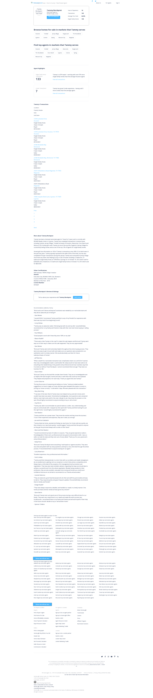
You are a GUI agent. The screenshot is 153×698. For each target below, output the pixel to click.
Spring (53, 37)
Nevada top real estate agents (41, 584)
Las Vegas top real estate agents (85, 523)
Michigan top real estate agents (85, 578)
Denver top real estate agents (85, 525)
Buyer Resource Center (40, 623)
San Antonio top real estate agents (43, 520)
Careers (79, 615)
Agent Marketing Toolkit (62, 626)
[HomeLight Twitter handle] (102, 656)
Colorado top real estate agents (64, 566)
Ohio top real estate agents (106, 587)
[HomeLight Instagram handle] (108, 656)
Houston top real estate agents (107, 517)
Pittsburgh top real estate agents (107, 549)
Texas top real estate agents (106, 592)
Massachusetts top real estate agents (65, 578)
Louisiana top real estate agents (85, 576)
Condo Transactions (41, 88)
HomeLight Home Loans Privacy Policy (44, 686)
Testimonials (80, 613)
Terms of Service (88, 673)
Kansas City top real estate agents (64, 541)
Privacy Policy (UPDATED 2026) (102, 673)
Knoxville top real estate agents (42, 552)
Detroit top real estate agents (85, 549)
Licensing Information (39, 688)
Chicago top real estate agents (85, 517)
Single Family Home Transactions (41, 75)
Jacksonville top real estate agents (64, 525)
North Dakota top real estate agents (86, 587)
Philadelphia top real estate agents (43, 525)
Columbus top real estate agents (85, 528)
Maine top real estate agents (106, 576)
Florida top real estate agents (63, 568)
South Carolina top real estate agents (43, 592)
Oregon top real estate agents (63, 589)
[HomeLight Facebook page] (105, 656)
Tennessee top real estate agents (86, 592)
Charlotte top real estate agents (64, 523)
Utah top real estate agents (41, 595)
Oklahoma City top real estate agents (65, 535)
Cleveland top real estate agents (64, 546)
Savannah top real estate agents (85, 552)
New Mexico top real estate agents (108, 584)
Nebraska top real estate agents (107, 581)
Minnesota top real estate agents (107, 578)
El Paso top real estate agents (85, 538)
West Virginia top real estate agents (43, 598)
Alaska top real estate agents (63, 563)
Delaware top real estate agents (107, 566)
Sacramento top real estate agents (43, 541)
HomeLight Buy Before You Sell (42, 633)
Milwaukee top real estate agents (42, 543)
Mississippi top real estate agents (42, 581)
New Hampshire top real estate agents (66, 584)
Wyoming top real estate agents (85, 598)
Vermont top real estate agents (64, 595)
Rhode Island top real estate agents (108, 589)
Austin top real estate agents (41, 523)
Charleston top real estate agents (107, 546)
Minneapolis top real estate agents (64, 549)
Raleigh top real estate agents (107, 535)
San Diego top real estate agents (64, 520)
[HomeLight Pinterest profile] (114, 656)
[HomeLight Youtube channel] (111, 656)
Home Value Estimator (39, 638)
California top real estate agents (42, 566)
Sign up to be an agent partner (63, 612)
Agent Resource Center (61, 621)
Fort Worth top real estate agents (86, 531)
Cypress (37, 37)
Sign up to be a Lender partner (63, 633)
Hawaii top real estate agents (106, 568)
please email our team (95, 664)
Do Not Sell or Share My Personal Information (76, 674)
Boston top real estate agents (85, 541)
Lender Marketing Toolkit (62, 641)
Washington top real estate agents (64, 538)
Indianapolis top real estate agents (64, 528)
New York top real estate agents (42, 517)
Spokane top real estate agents (42, 549)
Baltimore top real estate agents (107, 541)
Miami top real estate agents (41, 535)
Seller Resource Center (40, 644)
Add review (77, 297)
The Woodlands (77, 33)
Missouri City (61, 37)
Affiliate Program (81, 621)
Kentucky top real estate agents (64, 576)
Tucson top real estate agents (107, 538)
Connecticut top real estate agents (86, 566)
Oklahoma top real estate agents (42, 589)
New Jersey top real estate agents (86, 584)
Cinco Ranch (51, 53)
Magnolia (71, 37)
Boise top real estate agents (63, 552)
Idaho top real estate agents (41, 573)
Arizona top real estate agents (85, 563)
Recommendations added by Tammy (43, 308)
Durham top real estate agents (107, 552)
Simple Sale (37, 636)
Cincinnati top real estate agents (85, 546)
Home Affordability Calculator (41, 618)
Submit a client (59, 618)
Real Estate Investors (82, 623)
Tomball (46, 33)
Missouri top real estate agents (64, 581)
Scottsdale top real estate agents (107, 531)
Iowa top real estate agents (106, 573)
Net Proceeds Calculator (40, 641)
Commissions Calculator (40, 647)
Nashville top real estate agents (107, 523)
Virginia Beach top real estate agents (86, 543)
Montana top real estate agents (85, 581)
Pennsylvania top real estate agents (86, 589)
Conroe (45, 37)
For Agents (108, 3)
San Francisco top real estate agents (43, 528)
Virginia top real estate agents (85, 595)
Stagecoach (66, 33)
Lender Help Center (61, 638)
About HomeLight (81, 610)
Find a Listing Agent (39, 630)
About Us (98, 3)
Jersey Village (55, 33)
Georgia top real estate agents (85, 568)
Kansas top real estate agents (41, 576)
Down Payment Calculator (40, 621)
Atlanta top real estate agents (106, 525)
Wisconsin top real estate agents (64, 598)
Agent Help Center (60, 623)
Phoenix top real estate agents (85, 520)
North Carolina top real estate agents (65, 587)
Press (78, 618)
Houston (37, 33)
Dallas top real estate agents (106, 520)
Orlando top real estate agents (42, 538)
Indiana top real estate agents (85, 573)
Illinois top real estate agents (63, 573)
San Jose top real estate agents (107, 543)
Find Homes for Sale (39, 615)
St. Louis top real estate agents (42, 546)
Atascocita (65, 49)
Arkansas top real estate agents (107, 563)
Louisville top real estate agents (64, 543)
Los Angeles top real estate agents (65, 517)
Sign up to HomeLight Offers (63, 615)
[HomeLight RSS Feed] (118, 656)
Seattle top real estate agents (41, 531)
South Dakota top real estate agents (65, 592)
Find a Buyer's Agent (39, 612)
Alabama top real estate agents (42, 563)
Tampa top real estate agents (85, 535)
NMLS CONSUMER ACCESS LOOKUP (43, 685)
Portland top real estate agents (107, 528)
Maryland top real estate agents (42, 578)
